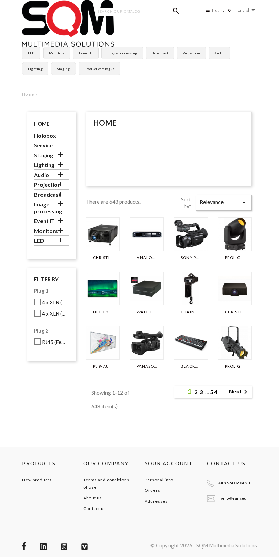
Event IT (86, 53)
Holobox (45, 135)
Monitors (57, 53)
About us (92, 497)
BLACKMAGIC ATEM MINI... (191, 366)
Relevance (224, 203)
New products (37, 479)
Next (239, 392)
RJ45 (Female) (54, 342)
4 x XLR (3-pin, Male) (54, 313)
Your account (169, 463)
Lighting (35, 69)
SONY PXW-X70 (191, 258)
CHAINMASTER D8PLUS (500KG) (191, 312)
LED (31, 53)
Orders (152, 490)
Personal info (159, 479)
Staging (63, 69)
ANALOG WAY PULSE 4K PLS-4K (147, 258)
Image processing (122, 53)
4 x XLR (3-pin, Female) (54, 302)
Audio (219, 53)
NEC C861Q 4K (103, 312)
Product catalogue (99, 69)
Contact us (94, 508)
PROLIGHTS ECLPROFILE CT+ (235, 366)
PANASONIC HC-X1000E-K (147, 366)
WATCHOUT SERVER (147, 312)
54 (214, 392)
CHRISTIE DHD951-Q (235, 312)
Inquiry (221, 10)
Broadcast (160, 53)
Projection (191, 53)
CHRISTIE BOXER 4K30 (103, 258)
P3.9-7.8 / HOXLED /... (103, 366)
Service (43, 145)
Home (42, 124)
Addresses (156, 501)
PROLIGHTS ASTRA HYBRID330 (235, 258)
